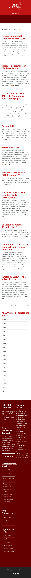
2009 (4, 387)
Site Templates (7, 545)
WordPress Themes (8, 552)
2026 (4, 319)
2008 (4, 391)
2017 (17, 17)
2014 (4, 367)
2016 (4, 359)
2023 (4, 331)
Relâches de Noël (10, 147)
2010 (4, 383)
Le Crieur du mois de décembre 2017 (12, 226)
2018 (4, 351)
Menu (16, 13)
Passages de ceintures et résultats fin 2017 (14, 67)
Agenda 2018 (8, 126)
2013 (4, 371)
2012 (4, 375)
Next (26, 306)
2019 (4, 347)
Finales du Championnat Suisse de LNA (14, 278)
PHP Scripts (6, 542)
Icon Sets (6, 539)
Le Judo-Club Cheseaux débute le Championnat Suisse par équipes (13, 96)
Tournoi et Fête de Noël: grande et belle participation (14, 195)
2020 (4, 343)
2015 (4, 363)
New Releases (7, 517)
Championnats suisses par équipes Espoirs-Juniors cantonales (15, 247)
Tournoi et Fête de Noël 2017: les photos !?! (14, 174)
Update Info (6, 520)
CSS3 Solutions (7, 536)
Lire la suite (15, 58)
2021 (4, 339)
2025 (4, 323)
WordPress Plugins (8, 548)
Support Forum (6, 445)
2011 (4, 379)
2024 (4, 327)
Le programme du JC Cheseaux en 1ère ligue (13, 37)
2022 (4, 335)
